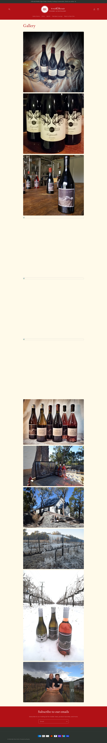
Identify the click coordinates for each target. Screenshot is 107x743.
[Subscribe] (66, 721)
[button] (9, 9)
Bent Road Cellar (16, 739)
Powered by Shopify (25, 739)
